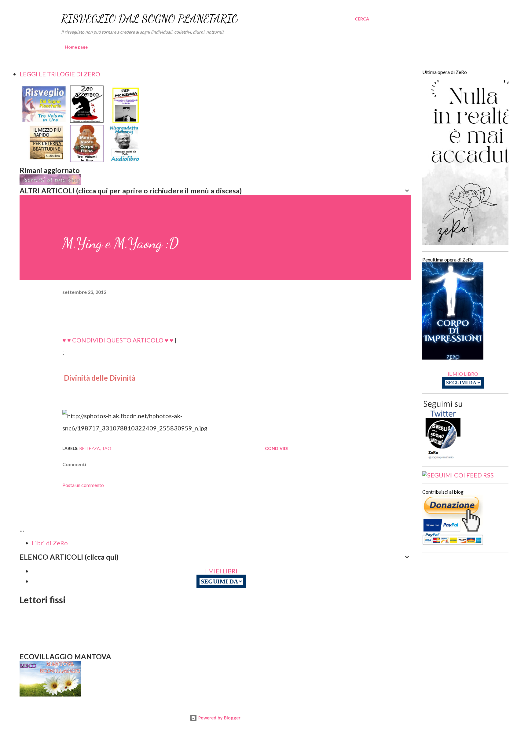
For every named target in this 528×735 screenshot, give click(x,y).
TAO (106, 448)
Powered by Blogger (218, 718)
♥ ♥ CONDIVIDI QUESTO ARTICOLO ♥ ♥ (117, 340)
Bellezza (89, 448)
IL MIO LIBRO (463, 374)
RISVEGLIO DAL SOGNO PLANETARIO (150, 18)
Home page (76, 46)
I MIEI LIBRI (221, 571)
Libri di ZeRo (50, 543)
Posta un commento (83, 485)
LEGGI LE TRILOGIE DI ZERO (60, 74)
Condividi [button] (276, 448)
